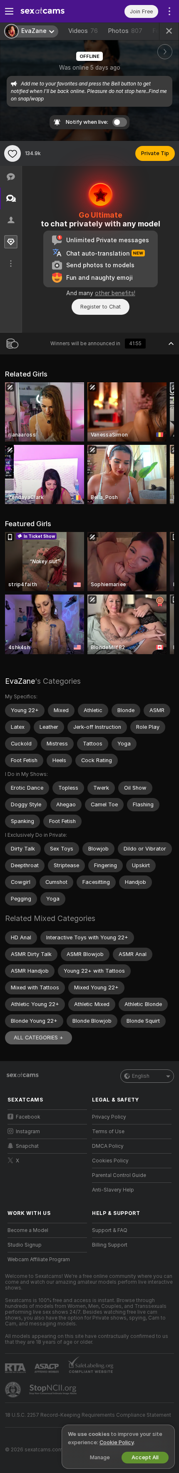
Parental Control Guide (119, 1175)
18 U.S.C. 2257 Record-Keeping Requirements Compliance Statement (88, 1415)
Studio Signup (24, 1245)
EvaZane (20, 681)
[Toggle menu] (9, 11)
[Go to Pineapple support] (13, 1390)
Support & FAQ (109, 1230)
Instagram (28, 1131)
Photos (125, 31)
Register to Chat (100, 307)
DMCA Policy (108, 1146)
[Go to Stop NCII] (53, 1390)
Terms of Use (108, 1131)
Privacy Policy (109, 1117)
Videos (83, 31)
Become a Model (27, 1230)
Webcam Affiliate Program (38, 1259)
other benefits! (115, 293)
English (140, 1076)
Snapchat (27, 1146)
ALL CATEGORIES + (38, 1037)
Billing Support (109, 1245)
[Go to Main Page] (54, 11)
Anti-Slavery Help (113, 1190)
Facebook (28, 1117)
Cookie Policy (116, 1442)
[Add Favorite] (12, 153)
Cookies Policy (110, 1161)
